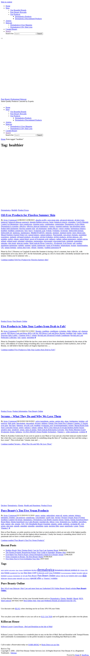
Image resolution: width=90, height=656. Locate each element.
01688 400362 (33, 645)
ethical (52, 522)
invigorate (64, 231)
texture (73, 245)
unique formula (10, 248)
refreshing (29, 241)
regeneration (38, 241)
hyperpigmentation (61, 425)
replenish (69, 241)
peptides (4, 239)
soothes (79, 243)
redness (40, 428)
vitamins (40, 248)
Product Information (20, 411)
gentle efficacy (53, 229)
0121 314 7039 (46, 617)
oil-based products (23, 237)
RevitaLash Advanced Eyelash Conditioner (53, 335)
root (18, 338)
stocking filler (54, 526)
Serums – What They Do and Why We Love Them (31, 416)
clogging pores (38, 224)
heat (26, 231)
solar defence (26, 578)
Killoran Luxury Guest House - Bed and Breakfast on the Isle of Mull (26, 627)
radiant (58, 239)
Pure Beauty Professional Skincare (13, 99)
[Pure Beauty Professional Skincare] (45, 97)
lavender (79, 573)
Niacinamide (57, 235)
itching (70, 425)
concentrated (40, 518)
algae (66, 421)
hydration (56, 231)
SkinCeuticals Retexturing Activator (50, 430)
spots (46, 526)
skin (84, 575)
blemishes (4, 518)
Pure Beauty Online (20, 321)
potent (21, 428)
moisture (56, 233)
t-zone (76, 526)
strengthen (30, 338)
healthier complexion (16, 231)
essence (52, 226)
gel (79, 331)
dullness (44, 423)
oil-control (35, 237)
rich (82, 524)
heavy (30, 231)
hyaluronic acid (39, 231)
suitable (21, 245)
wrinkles (82, 432)
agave (37, 515)
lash (74, 333)
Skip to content (6, 2)
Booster (38, 331)
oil (21, 576)
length (85, 333)
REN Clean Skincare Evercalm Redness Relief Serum (64, 428)
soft (74, 243)
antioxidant (50, 515)
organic (17, 524)
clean (17, 570)
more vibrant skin (78, 233)
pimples (54, 524)
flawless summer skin (27, 229)
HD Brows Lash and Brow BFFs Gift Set (22, 333)
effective (22, 226)
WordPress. (85, 655)
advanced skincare (67, 220)
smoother (23, 526)
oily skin (25, 576)
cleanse (21, 570)
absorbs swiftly (41, 220)
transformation (82, 245)
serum (22, 430)
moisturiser (16, 576)
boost (51, 222)
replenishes (78, 241)
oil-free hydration (46, 237)
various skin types (23, 248)
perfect (10, 239)
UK (2, 248)
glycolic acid (28, 425)
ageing (51, 421)
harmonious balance (78, 229)
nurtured (13, 237)
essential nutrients (62, 226)
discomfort (30, 423)
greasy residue (64, 229)
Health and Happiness (32, 505)
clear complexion (25, 224)
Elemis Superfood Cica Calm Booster (24, 522)
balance (78, 515)
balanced (4, 222)
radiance (52, 239)
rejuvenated (48, 241)
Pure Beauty (32, 576)
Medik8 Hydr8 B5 (38, 233)
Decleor (4, 505)
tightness (18, 432)
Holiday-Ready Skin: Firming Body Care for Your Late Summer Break (32, 550)
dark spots (11, 423)
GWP (34, 573)
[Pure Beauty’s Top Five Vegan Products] (45, 503)
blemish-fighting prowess (39, 222)
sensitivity (15, 430)
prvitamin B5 (75, 524)
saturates (4, 243)
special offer (35, 578)
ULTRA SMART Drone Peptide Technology (39, 432)
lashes (79, 333)
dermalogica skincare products (66, 570)
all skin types (79, 220)
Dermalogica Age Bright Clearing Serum (48, 520)
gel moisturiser (41, 229)
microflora (82, 522)
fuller (69, 331)
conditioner (54, 331)
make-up (85, 573)
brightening (73, 421)
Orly (22, 524)
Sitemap (14, 653)
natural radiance (46, 235)
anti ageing (12, 570)
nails (2, 524)
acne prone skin (53, 220)
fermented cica (65, 522)
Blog (17, 609)
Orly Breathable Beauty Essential (37, 524)
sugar (62, 526)
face (22, 573)
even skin (4, 425)
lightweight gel (6, 233)
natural (7, 524)
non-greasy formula (70, 235)
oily (80, 237)
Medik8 (14, 210)
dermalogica (27, 520)
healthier (4, 231)
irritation (73, 573)
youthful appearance (51, 248)
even (57, 522)
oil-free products (60, 237)
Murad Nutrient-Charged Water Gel (14, 235)
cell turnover (20, 518)
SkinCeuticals (6, 601)
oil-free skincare (73, 237)
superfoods (69, 526)
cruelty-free (50, 518)
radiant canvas (82, 239)
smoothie (31, 526)
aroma (65, 515)
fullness (74, 331)
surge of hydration (53, 245)
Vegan (81, 526)
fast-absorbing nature (77, 226)
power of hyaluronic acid (39, 239)
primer (34, 335)
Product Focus (23, 210)
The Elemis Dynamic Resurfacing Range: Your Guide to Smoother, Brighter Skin (36, 552)
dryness (38, 423)
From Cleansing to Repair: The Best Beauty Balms (24, 557)
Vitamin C (61, 432)
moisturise (10, 575)
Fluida (77, 655)
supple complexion (38, 245)
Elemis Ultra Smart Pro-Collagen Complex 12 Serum (68, 423)
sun (42, 578)
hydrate (49, 231)
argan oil (59, 515)
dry (79, 570)
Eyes (18, 573)
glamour (84, 331)
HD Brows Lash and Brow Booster (52, 333)
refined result (12, 241)
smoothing (39, 526)
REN (81, 599)
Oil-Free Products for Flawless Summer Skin (28, 215)
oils (12, 524)
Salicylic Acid (64, 576)
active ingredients (42, 421)
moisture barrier (65, 233)
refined (3, 241)
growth (3, 333)
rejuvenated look (59, 241)
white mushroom (72, 432)
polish (60, 524)
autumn (71, 515)
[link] (8, 31)
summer (27, 245)
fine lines (12, 425)
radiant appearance (69, 239)
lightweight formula (76, 231)
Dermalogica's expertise (10, 226)
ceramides (71, 222)
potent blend (24, 239)
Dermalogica (5, 210)
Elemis (20, 505)
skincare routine (22, 243)
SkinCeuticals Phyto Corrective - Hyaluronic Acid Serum (50, 243)
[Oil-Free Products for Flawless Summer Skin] (45, 208)
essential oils (44, 522)
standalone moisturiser (9, 245)
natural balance (33, 235)
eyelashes (62, 331)
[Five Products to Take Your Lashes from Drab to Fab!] (45, 319)
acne (2, 570)
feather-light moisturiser (9, 229)
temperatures (65, 245)
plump (16, 239)
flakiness (20, 425)
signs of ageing (30, 430)
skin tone (9, 526)
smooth (16, 526)
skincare (4, 578)
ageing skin (59, 421)
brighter (81, 421)
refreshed (21, 241)
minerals (48, 233)
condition (45, 331)
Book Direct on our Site (50, 645)
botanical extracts (60, 222)
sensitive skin (6, 430)
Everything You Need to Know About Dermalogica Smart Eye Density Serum (34, 555)
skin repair (12, 243)
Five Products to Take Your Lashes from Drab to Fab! (33, 326)
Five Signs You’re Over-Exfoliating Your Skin (23, 559)
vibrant (33, 248)
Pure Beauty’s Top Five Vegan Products (25, 510)
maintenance (25, 233)
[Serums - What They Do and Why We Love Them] (45, 409)
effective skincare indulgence (37, 226)
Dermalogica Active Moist (74, 224)
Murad (75, 599)
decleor (57, 518)
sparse (23, 338)
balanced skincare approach (18, 222)
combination (49, 224)
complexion (30, 518)
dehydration (20, 423)
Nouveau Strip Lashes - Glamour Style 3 (16, 335)
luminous (16, 233)
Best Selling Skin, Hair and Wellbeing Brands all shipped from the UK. (50, 601)
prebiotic (66, 524)
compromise (59, 224)
